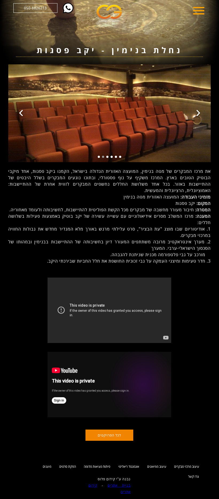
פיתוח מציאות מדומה (97, 466)
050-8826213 (35, 8)
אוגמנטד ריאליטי (128, 466)
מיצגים (47, 466)
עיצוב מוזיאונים (156, 466)
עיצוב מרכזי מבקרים (186, 466)
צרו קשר (193, 476)
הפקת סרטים (67, 466)
